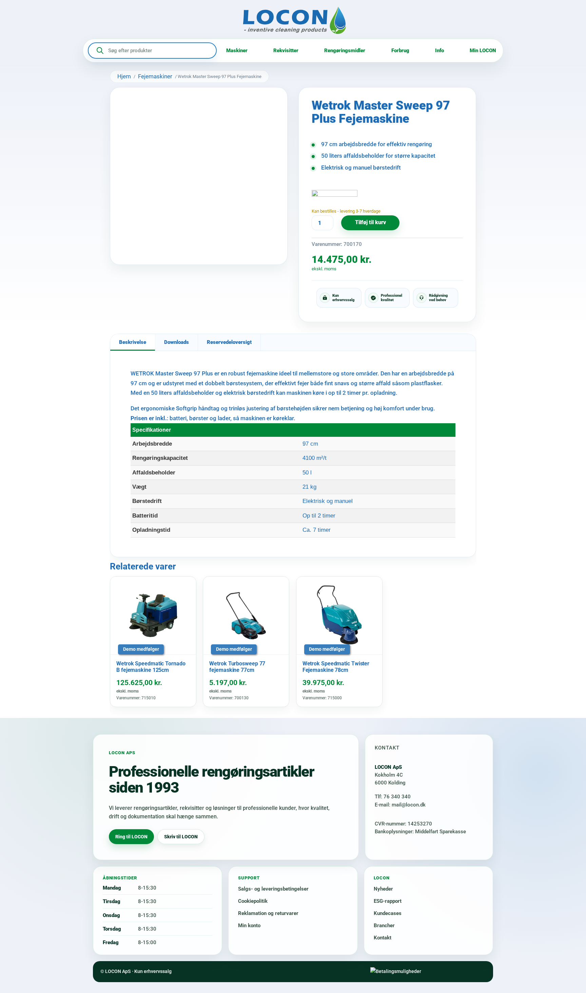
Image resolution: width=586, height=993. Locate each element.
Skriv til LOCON (181, 836)
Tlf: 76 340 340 (393, 797)
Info (439, 50)
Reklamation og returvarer (268, 913)
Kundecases (388, 913)
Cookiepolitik (253, 901)
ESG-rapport (388, 901)
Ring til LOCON (131, 836)
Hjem (124, 76)
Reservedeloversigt (229, 342)
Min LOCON (483, 50)
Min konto (249, 925)
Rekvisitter (285, 50)
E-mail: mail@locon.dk (400, 805)
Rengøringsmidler (344, 50)
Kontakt (382, 938)
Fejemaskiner (155, 76)
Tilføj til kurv (370, 222)
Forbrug (400, 50)
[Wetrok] (334, 198)
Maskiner (237, 50)
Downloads (176, 342)
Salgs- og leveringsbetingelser (273, 889)
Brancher (384, 925)
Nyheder (383, 889)
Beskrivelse (132, 342)
